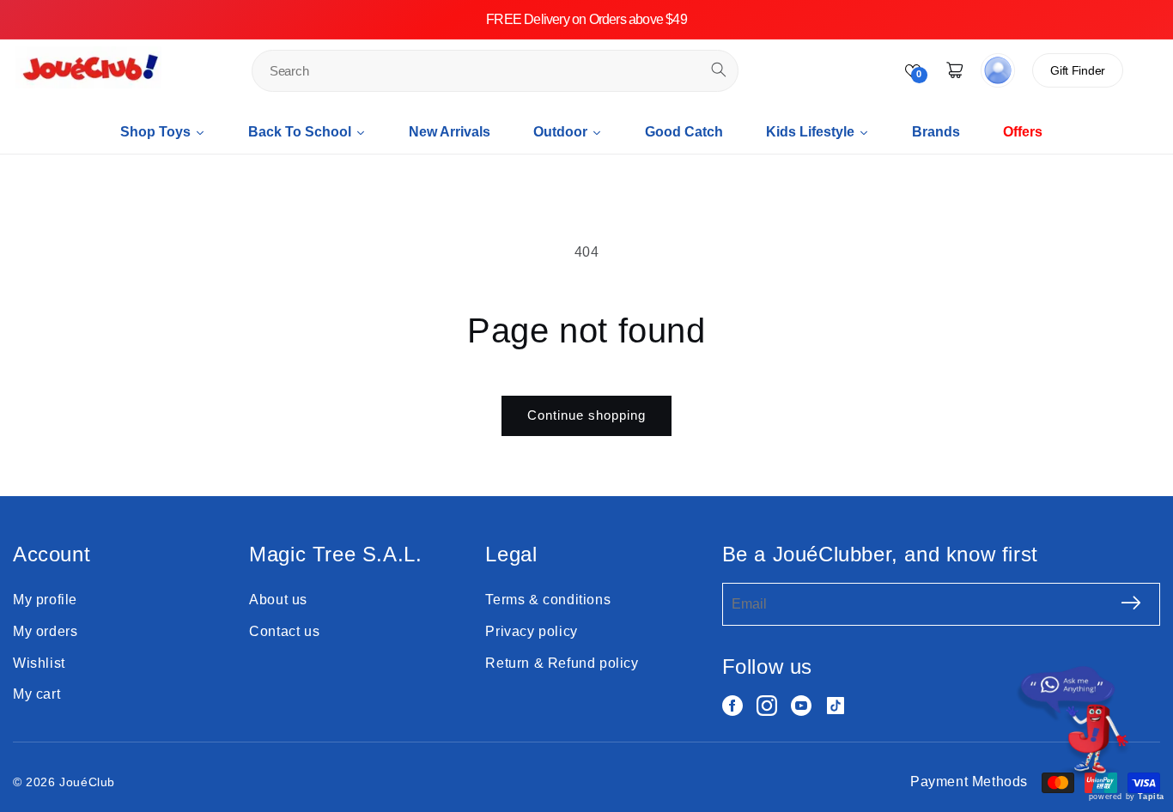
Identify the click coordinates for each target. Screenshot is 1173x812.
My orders (45, 631)
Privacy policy (531, 631)
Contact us (284, 631)
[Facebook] (732, 705)
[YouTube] (801, 705)
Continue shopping (586, 415)
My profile (45, 599)
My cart (36, 694)
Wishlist (39, 663)
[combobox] (495, 71)
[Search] (719, 69)
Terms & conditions (548, 599)
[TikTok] (835, 705)
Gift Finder (1077, 70)
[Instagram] (767, 705)
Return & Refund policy (561, 663)
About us (278, 599)
